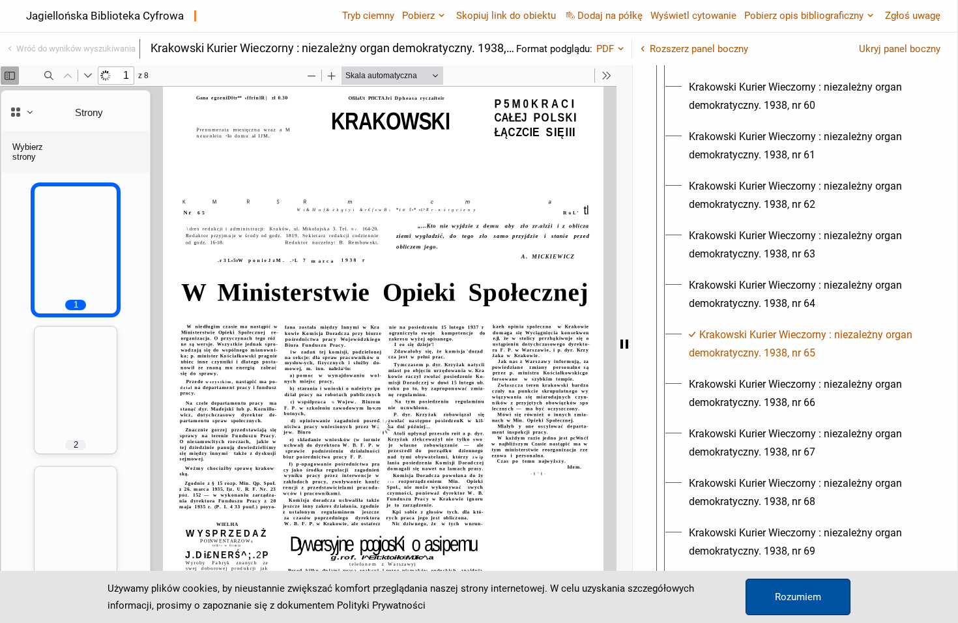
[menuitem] (806, 96)
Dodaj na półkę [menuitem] (610, 16)
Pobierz (418, 16)
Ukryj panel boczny (899, 49)
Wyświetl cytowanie (693, 16)
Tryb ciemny (368, 16)
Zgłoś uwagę (912, 16)
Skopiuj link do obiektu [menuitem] (506, 16)
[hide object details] (624, 344)
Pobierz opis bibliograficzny (804, 16)
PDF (605, 49)
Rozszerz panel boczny (699, 49)
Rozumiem (798, 597)
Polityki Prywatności (381, 605)
